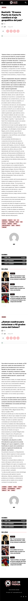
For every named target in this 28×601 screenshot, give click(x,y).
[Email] (18, 31)
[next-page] (5, 306)
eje (14, 220)
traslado (4, 227)
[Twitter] (11, 31)
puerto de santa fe (6, 225)
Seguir (23, 260)
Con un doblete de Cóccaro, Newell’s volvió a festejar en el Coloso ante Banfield (17, 288)
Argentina (4, 220)
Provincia (10, 223)
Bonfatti (10, 220)
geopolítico (4, 221)
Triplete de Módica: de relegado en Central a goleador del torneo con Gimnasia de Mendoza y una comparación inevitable (18, 299)
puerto (15, 223)
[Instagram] (23, 596)
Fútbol (12, 284)
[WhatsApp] (14, 31)
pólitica (4, 223)
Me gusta (23, 257)
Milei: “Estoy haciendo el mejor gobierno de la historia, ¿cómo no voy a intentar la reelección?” (18, 277)
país (21, 221)
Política (4, 7)
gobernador (11, 221)
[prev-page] (2, 306)
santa (13, 225)
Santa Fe (18, 225)
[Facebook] (7, 31)
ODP (5, 26)
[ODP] (2, 27)
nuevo (17, 221)
